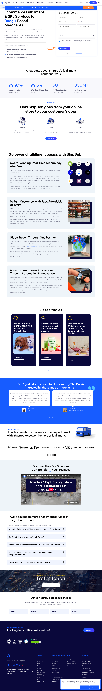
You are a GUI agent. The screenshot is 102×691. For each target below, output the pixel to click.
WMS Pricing (40, 674)
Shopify (54, 663)
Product (15, 2)
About (38, 659)
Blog (38, 663)
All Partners (55, 661)
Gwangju (54, 611)
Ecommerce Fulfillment (88, 672)
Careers (39, 670)
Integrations (30, 2)
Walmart (54, 674)
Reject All (85, 687)
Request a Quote (51, 370)
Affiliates (54, 681)
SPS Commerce (56, 665)
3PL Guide (84, 677)
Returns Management (57, 677)
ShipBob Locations (86, 661)
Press (38, 677)
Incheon (74, 611)
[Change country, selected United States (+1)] (78, 22)
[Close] (98, 681)
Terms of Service (71, 661)
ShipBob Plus (85, 665)
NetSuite (54, 670)
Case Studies (40, 2)
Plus (66, 2)
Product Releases (86, 668)
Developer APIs (56, 679)
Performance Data (86, 663)
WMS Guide (85, 674)
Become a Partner (57, 659)
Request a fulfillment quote (51, 585)
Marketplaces (55, 672)
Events (39, 668)
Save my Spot (88, 7)
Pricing (22, 2)
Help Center (40, 681)
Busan (13, 611)
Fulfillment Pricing (41, 672)
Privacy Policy (77, 41)
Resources (59, 2)
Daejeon (33, 611)
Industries (50, 2)
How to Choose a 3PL (87, 670)
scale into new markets (33, 246)
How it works (51, 138)
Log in (86, 2)
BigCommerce (56, 668)
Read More (19, 357)
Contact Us (40, 661)
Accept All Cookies (94, 687)
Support (81, 2)
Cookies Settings (66, 687)
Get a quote (93, 2)
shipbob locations (5, 7)
